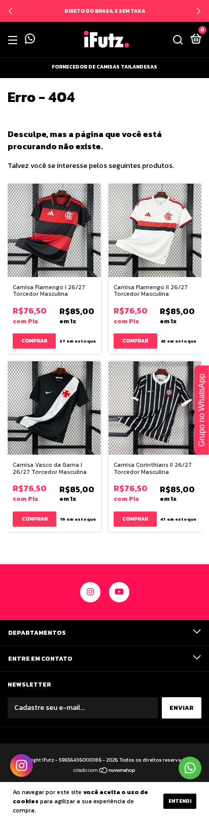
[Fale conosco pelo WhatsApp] (30, 40)
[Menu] (14, 40)
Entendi (179, 801)
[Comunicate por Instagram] (21, 765)
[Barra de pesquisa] (178, 40)
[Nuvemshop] (104, 771)
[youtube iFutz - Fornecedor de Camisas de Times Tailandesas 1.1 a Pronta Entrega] (119, 592)
